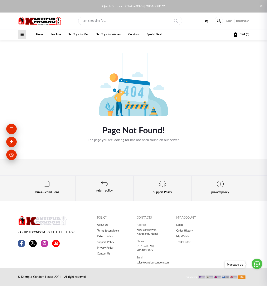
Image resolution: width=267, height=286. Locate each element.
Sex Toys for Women (108, 34)
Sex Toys (56, 34)
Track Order (183, 242)
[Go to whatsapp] (257, 264)
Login (229, 21)
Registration (242, 21)
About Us (102, 225)
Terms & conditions (108, 230)
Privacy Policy (105, 248)
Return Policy (105, 236)
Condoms (134, 34)
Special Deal (154, 34)
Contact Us (103, 253)
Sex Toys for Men (78, 34)
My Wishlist (183, 236)
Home (39, 34)
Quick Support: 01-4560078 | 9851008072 (133, 6)
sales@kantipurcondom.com (153, 262)
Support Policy (105, 242)
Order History (184, 230)
